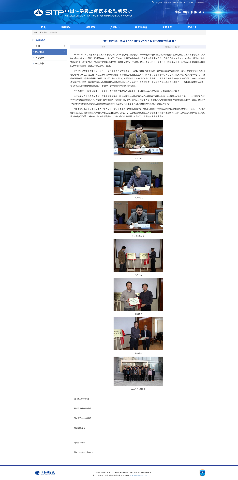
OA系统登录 (200, 2)
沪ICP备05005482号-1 (139, 475)
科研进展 (39, 57)
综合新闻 (53, 32)
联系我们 (167, 2)
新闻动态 (43, 32)
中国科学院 (177, 2)
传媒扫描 (39, 63)
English (159, 2)
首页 (35, 32)
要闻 (37, 46)
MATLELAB (188, 2)
